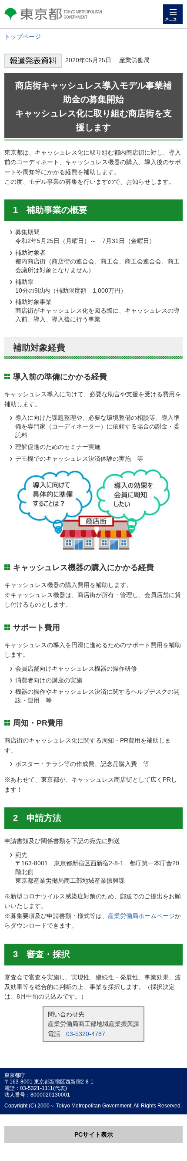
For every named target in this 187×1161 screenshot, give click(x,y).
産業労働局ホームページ (141, 915)
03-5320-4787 (85, 1033)
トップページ (22, 36)
